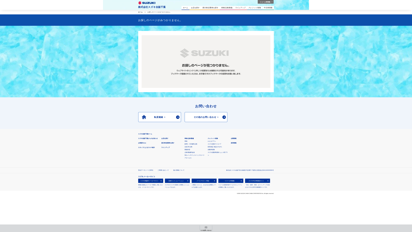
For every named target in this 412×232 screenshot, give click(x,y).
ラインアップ (165, 147)
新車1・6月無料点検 (191, 144)
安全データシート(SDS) (145, 170)
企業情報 (233, 138)
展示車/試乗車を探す (167, 143)
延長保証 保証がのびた (215, 147)
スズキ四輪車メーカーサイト (149, 181)
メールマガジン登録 (203, 181)
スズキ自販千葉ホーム (145, 134)
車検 (186, 141)
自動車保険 (211, 149)
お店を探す (164, 138)
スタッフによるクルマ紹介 (146, 147)
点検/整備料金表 (190, 152)
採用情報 (233, 143)
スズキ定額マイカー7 (214, 144)
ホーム (140, 12)
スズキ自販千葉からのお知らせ (148, 138)
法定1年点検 (188, 147)
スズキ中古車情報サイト (256, 181)
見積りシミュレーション (176, 181)
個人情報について (178, 170)
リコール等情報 (229, 181)
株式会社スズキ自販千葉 (152, 7)
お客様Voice (142, 143)
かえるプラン (212, 141)
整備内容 (187, 149)
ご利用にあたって (163, 170)
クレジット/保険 (213, 138)
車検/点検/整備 (189, 138)
